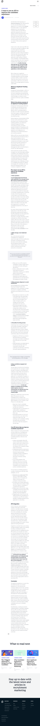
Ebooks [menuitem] (14, 705)
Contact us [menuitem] (24, 707)
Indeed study (17, 177)
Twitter (36, 24)
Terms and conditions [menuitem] (4, 717)
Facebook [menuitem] (32, 705)
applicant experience (15, 23)
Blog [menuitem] (14, 703)
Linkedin (36, 26)
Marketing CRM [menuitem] (7, 707)
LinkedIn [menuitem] (32, 703)
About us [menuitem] (23, 703)
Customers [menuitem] (23, 705)
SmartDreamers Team (9, 17)
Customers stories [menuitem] (16, 707)
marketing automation (15, 564)
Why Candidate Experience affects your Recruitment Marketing (19, 663)
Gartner (26, 26)
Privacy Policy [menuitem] (3, 719)
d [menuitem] (2, 702)
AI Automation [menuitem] (7, 710)
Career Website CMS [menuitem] (8, 705)
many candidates (21, 228)
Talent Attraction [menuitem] (7, 703)
